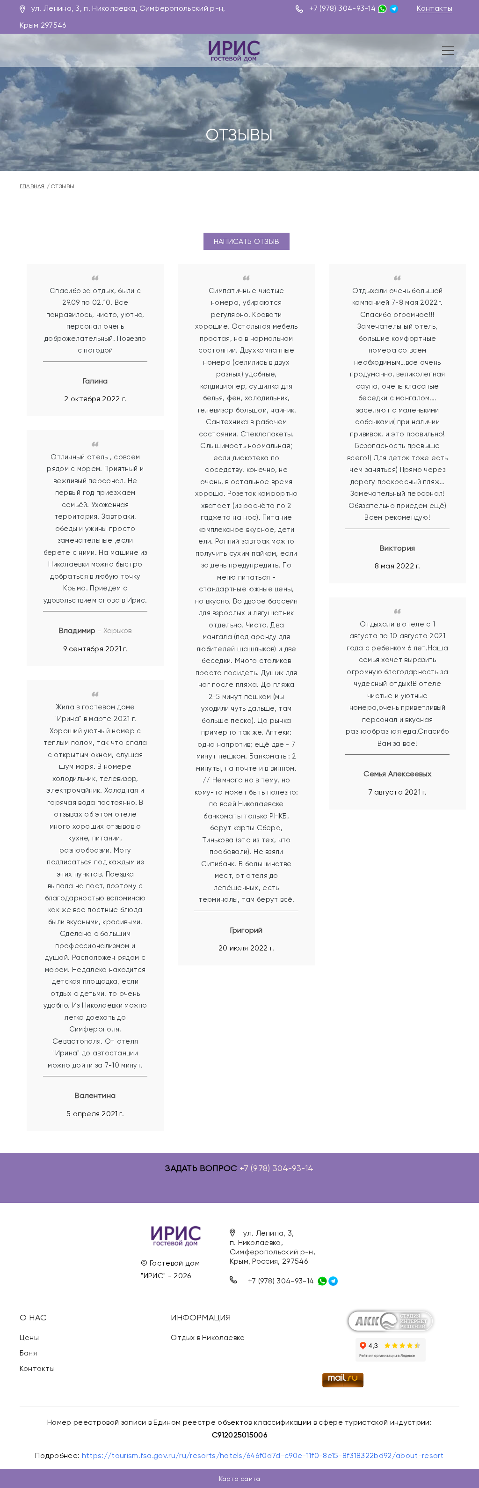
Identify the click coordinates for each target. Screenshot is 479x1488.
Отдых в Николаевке (208, 1337)
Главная (32, 186)
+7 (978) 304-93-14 (342, 8)
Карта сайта (239, 1478)
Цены (29, 1337)
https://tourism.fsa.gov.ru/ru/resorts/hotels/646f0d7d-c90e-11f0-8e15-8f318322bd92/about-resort (263, 1455)
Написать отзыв (246, 241)
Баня (28, 1352)
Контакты (434, 8)
